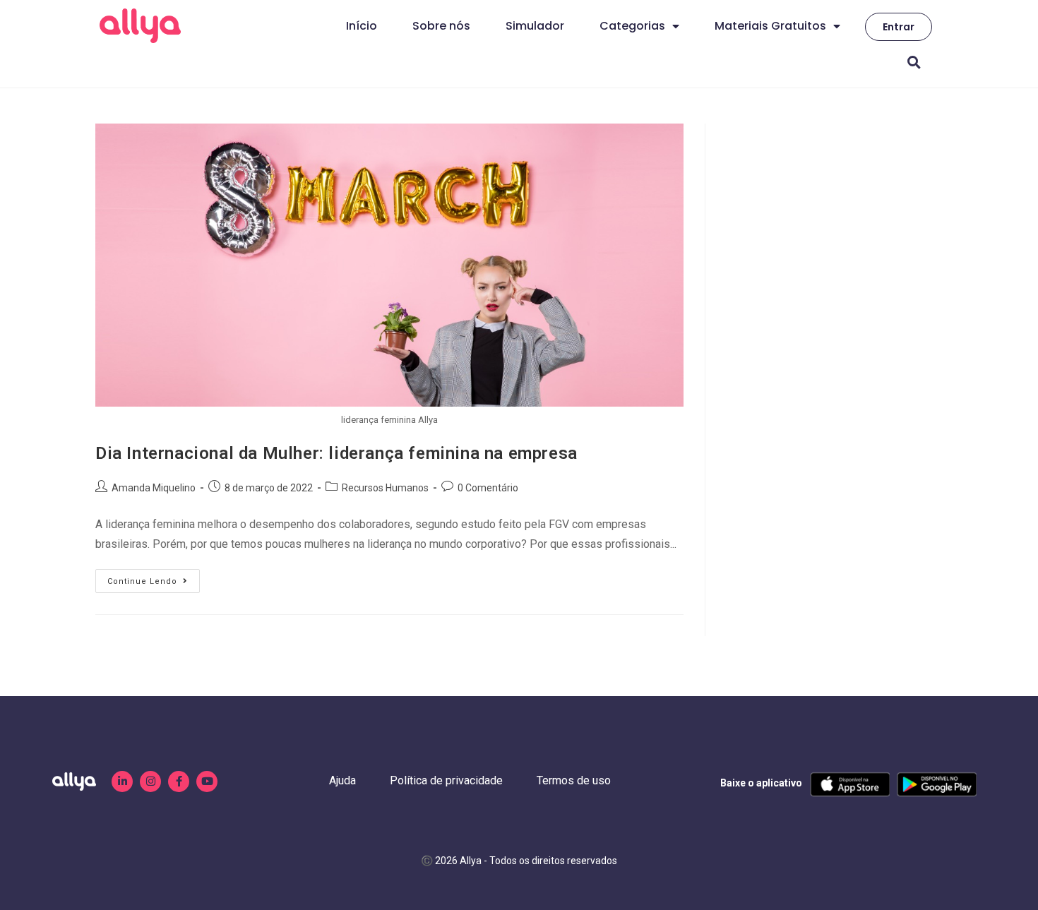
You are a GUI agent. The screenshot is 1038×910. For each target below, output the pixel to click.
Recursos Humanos (385, 487)
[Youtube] (206, 781)
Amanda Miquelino (154, 487)
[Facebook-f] (178, 781)
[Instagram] (150, 781)
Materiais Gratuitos (770, 26)
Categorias (632, 26)
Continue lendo (153, 577)
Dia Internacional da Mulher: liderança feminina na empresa (336, 453)
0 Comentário (488, 487)
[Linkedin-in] (122, 781)
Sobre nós (441, 26)
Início (361, 26)
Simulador (535, 26)
